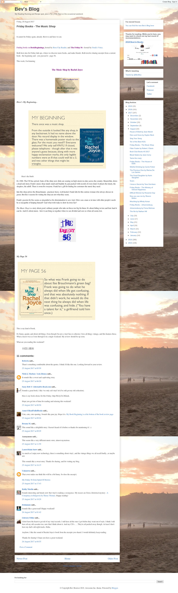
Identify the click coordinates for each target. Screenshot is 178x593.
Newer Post (22, 558)
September (134, 126)
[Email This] (23, 348)
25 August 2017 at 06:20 (31, 381)
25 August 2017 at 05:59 (31, 368)
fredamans (26, 504)
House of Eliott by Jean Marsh (141, 132)
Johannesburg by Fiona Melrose (142, 208)
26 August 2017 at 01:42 (31, 512)
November (134, 119)
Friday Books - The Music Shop (142, 145)
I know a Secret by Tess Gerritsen (143, 184)
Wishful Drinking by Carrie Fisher (142, 167)
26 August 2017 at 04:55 (31, 541)
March (133, 229)
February (134, 232)
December (134, 116)
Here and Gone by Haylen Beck (142, 135)
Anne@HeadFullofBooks (32, 410)
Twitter (149, 94)
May (132, 222)
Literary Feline (28, 517)
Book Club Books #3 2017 (140, 152)
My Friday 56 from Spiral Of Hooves (36, 479)
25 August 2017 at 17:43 (31, 483)
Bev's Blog (27, 9)
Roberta (25, 360)
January (133, 235)
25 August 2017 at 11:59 (31, 444)
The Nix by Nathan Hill (138, 211)
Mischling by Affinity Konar (140, 201)
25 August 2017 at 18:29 (31, 499)
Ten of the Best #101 (138, 142)
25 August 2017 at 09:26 (31, 418)
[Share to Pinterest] (32, 348)
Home (67, 558)
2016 (130, 240)
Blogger (115, 588)
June (132, 219)
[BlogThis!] (26, 348)
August (133, 129)
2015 (130, 243)
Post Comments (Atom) (72, 566)
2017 (130, 113)
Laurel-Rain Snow (29, 449)
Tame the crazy (136, 158)
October (133, 122)
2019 (130, 106)
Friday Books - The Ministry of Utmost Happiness (141, 189)
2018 (130, 109)
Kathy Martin (27, 489)
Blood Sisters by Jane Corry (140, 155)
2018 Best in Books (134, 42)
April (132, 225)
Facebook (150, 86)
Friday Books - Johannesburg (141, 205)
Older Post (113, 558)
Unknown (26, 470)
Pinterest (150, 90)
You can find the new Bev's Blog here (140, 26)
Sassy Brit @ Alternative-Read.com (36, 386)
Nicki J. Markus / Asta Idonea (34, 373)
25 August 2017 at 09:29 (31, 431)
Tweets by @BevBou (133, 75)
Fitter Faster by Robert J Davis (141, 148)
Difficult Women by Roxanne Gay (142, 193)
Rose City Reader (59, 47)
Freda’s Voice (97, 47)
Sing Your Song (136, 138)
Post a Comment (26, 547)
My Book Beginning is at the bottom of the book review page (89, 414)
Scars (132, 181)
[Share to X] (28, 348)
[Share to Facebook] (30, 348)
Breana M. (26, 423)
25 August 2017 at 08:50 (31, 405)
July (132, 216)
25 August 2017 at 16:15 (31, 465)
